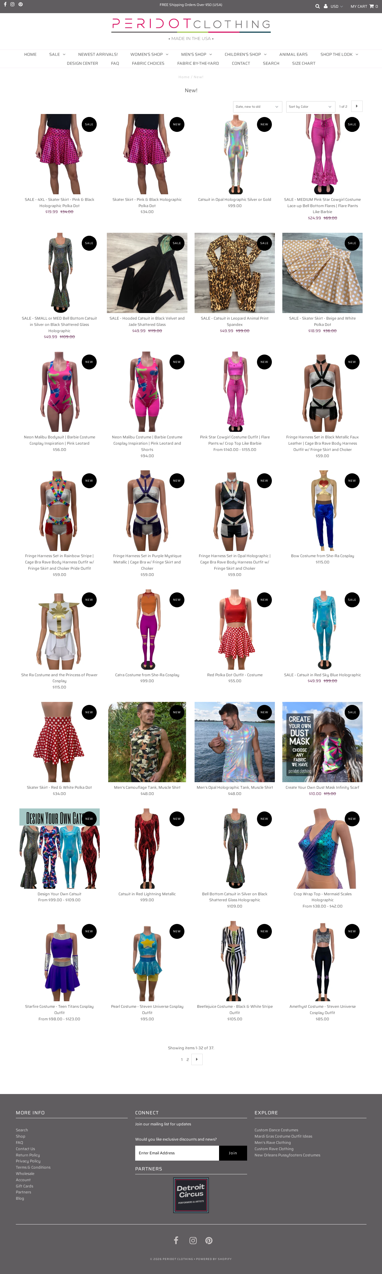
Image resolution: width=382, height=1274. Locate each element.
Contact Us (25, 1149)
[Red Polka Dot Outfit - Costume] (235, 629)
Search (271, 63)
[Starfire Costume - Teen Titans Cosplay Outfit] (59, 961)
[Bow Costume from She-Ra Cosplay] (322, 510)
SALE (54, 54)
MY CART (364, 6)
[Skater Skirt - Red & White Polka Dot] (59, 742)
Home (30, 54)
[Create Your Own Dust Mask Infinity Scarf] (322, 742)
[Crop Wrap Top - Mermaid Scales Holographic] (322, 848)
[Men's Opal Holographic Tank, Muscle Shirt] (235, 742)
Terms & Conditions (33, 1167)
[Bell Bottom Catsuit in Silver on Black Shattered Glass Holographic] (235, 848)
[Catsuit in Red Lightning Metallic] (147, 848)
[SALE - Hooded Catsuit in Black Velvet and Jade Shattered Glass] (147, 273)
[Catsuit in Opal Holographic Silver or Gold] (235, 154)
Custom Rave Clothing (274, 1149)
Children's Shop (243, 54)
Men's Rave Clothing (273, 1142)
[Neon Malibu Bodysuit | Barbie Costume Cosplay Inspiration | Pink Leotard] (59, 392)
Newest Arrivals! (98, 54)
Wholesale (25, 1173)
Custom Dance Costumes (276, 1130)
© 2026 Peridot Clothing (171, 1259)
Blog (20, 1198)
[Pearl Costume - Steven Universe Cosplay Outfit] (147, 961)
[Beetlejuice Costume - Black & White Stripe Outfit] (235, 961)
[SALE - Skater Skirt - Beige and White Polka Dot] (322, 273)
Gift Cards (24, 1186)
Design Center (82, 63)
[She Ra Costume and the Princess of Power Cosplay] (59, 629)
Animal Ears (293, 54)
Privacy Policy (28, 1161)
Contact (241, 63)
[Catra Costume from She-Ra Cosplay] (147, 629)
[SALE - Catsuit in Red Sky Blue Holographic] (322, 629)
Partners (23, 1192)
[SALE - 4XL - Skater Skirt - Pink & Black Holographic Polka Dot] (59, 154)
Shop (20, 1136)
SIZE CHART (303, 63)
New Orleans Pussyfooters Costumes (287, 1155)
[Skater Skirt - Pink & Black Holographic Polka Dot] (147, 154)
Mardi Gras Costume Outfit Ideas (283, 1136)
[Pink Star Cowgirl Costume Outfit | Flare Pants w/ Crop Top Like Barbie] (235, 392)
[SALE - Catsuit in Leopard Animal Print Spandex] (235, 273)
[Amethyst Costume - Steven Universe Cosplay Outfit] (322, 961)
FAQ (115, 63)
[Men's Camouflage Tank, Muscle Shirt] (147, 742)
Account (23, 1180)
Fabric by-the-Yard (198, 63)
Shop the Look (336, 54)
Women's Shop (146, 54)
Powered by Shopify (214, 1259)
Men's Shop (193, 54)
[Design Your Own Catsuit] (59, 848)
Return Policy (28, 1155)
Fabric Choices (148, 63)
